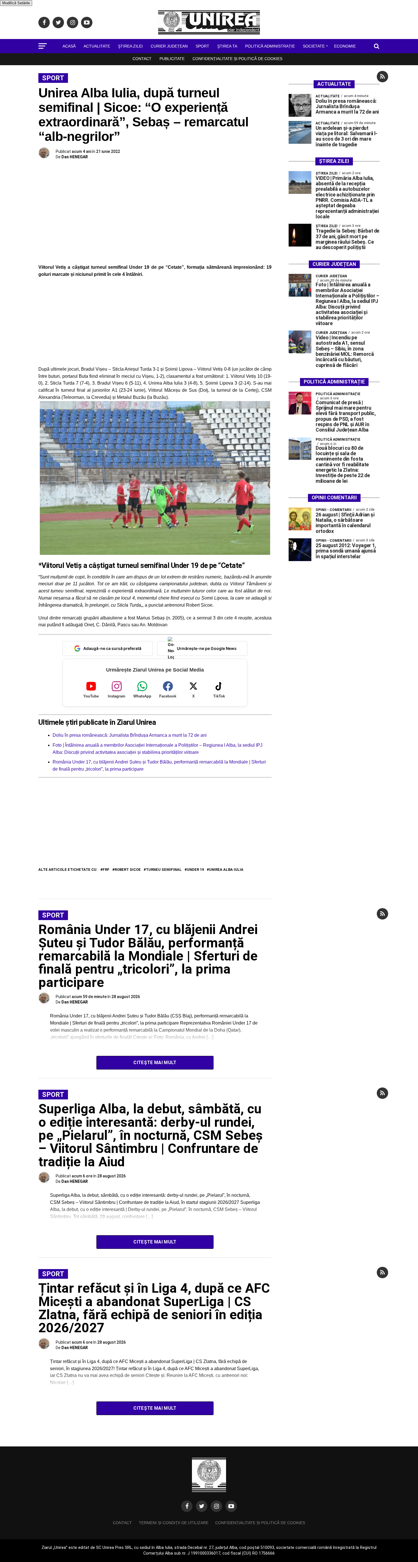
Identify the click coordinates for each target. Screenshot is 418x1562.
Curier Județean (169, 46)
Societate (314, 46)
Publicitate (172, 58)
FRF (106, 870)
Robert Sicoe (128, 870)
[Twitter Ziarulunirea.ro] (201, 1506)
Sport (202, 46)
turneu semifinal (164, 870)
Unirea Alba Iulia (226, 870)
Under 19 (195, 870)
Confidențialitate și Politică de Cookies (237, 58)
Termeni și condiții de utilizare (173, 1522)
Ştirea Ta (227, 46)
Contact (142, 58)
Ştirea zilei (130, 46)
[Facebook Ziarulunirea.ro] (187, 1506)
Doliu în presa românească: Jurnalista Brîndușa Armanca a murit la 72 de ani (130, 735)
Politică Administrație (270, 46)
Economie (345, 46)
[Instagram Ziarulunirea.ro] (216, 1506)
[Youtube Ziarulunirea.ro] (231, 1506)
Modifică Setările (16, 3)
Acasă (69, 46)
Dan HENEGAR (74, 157)
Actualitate (97, 46)
